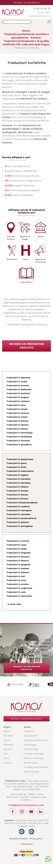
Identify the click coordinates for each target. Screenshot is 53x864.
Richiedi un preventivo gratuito (26, 345)
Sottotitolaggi (31, 749)
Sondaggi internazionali (35, 767)
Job (5, 753)
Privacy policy (36, 838)
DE (45, 8)
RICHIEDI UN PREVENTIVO (26, 2)
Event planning (31, 771)
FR (41, 8)
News (6, 758)
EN (37, 8)
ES (49, 8)
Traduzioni (29, 731)
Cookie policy (26, 844)
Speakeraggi (30, 744)
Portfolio (8, 749)
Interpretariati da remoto (36, 740)
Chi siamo (8, 735)
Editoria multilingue (34, 758)
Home (26, 30)
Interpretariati (31, 735)
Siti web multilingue (34, 753)
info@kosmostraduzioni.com (26, 805)
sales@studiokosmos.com (40, 16)
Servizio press (30, 762)
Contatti (8, 762)
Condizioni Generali (18, 838)
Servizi (7, 740)
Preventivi (9, 744)
